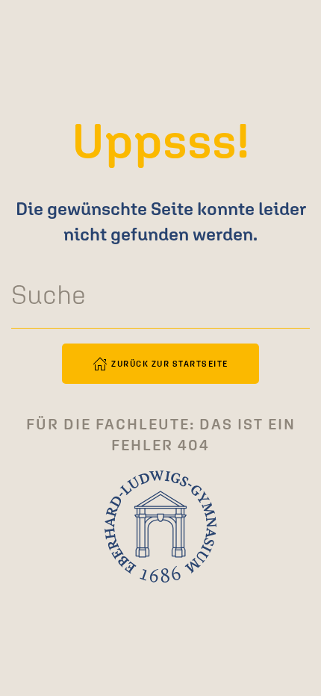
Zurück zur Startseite (169, 363)
